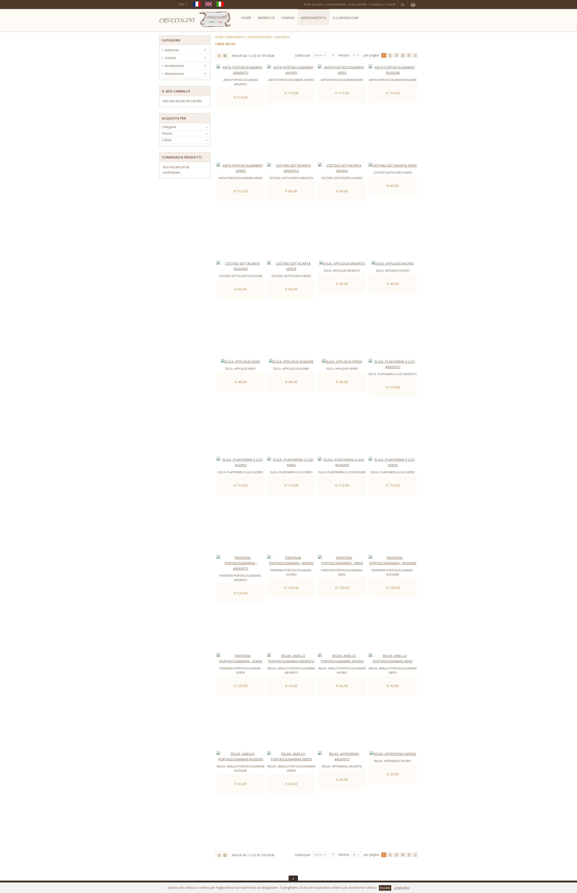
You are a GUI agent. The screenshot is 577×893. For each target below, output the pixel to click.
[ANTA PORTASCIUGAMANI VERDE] (241, 168)
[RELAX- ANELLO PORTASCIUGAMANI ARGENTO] (291, 658)
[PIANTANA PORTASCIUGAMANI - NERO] (342, 560)
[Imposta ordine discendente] (333, 55)
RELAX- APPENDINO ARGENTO (342, 766)
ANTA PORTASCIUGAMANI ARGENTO (240, 82)
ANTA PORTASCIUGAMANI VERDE (241, 178)
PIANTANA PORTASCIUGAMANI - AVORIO (291, 572)
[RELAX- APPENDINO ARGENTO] (342, 756)
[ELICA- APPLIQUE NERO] (241, 361)
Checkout (376, 4)
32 (354, 55)
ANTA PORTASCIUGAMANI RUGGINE (393, 80)
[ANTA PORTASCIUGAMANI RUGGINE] (393, 70)
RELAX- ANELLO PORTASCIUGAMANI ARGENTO (291, 670)
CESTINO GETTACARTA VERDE (291, 276)
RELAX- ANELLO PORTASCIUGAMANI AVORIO (342, 670)
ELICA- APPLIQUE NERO (240, 369)
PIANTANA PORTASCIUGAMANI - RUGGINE (393, 572)
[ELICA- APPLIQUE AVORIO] (393, 263)
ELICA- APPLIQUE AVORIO (393, 271)
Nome (318, 55)
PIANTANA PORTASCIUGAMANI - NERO (342, 572)
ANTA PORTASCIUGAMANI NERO (342, 80)
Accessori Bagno (259, 37)
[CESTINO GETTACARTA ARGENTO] (291, 168)
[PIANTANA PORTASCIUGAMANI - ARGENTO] (241, 563)
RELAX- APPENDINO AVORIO (392, 761)
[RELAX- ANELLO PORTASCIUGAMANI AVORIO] (342, 658)
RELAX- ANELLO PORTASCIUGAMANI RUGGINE (240, 768)
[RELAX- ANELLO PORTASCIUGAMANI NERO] (393, 658)
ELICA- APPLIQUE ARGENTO (342, 271)
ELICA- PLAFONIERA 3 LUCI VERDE (392, 472)
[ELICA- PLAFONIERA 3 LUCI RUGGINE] (342, 462)
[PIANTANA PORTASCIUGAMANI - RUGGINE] (393, 560)
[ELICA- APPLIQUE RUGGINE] (291, 361)
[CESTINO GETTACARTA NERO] (393, 165)
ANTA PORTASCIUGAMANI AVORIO (291, 80)
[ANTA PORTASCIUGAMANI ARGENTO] (241, 70)
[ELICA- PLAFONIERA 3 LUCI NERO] (291, 462)
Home (219, 37)
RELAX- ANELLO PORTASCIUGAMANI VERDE (291, 768)
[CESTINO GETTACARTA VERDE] (291, 266)
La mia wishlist (336, 4)
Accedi (391, 4)
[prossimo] (415, 55)
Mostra (343, 55)
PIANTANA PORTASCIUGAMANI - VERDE (241, 670)
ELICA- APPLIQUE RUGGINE (291, 369)
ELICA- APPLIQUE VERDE (342, 369)
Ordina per (302, 55)
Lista (225, 55)
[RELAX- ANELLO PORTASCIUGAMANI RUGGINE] (241, 756)
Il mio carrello (358, 4)
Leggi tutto (402, 887)
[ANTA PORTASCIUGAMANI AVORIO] (291, 70)
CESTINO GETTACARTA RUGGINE (240, 276)
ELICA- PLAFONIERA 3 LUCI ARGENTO (393, 374)
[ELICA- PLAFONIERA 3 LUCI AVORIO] (241, 462)
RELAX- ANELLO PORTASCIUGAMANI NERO (393, 670)
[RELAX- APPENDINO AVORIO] (393, 754)
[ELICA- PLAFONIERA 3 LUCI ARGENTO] (393, 364)
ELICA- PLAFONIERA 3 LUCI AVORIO (240, 472)
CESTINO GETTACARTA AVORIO (342, 178)
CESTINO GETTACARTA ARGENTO (291, 178)
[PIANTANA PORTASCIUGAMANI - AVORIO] (291, 560)
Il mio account (313, 4)
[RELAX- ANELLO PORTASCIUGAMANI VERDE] (291, 756)
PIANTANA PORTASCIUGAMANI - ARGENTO (241, 578)
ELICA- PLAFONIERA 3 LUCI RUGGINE (342, 472)
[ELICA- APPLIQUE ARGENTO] (342, 263)
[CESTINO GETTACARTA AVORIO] (342, 168)
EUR (181, 4)
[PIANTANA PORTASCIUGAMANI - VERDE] (241, 658)
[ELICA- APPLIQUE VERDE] (342, 361)
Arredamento (235, 37)
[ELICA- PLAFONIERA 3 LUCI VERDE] (393, 462)
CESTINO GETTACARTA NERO (393, 172)
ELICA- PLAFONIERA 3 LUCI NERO (291, 472)
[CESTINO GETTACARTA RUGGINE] (241, 266)
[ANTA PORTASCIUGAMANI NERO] (342, 70)
